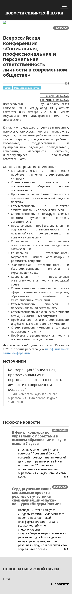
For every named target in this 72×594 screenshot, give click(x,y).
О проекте (60, 584)
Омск (7, 87)
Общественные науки (27, 87)
